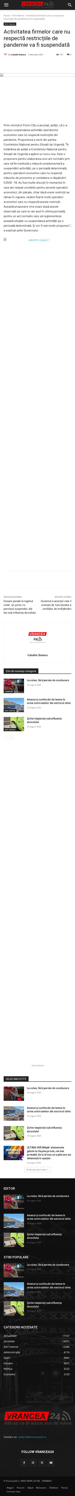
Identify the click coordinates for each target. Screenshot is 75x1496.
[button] (6, 5)
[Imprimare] (60, 64)
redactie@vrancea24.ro (32, 1437)
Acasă (7, 15)
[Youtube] (50, 1462)
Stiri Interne (18, 15)
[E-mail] (52, 64)
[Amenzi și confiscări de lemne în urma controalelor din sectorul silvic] (14, 705)
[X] (27, 64)
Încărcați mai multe (36, 1169)
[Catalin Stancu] (6, 54)
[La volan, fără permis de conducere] (14, 686)
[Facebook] (18, 64)
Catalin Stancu (18, 54)
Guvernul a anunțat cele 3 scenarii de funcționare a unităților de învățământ (56, 604)
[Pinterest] (35, 64)
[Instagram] (33, 1462)
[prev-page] (6, 737)
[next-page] (11, 737)
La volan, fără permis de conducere (48, 680)
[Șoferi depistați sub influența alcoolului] (14, 724)
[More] (69, 580)
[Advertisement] (37, 410)
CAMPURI (9, 691)
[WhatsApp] (44, 64)
